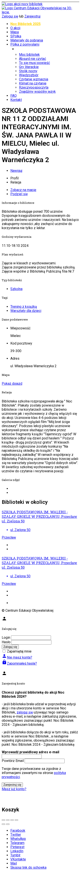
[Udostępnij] (8, 820)
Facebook (17, 830)
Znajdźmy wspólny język (37, 91)
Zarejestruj (32, 16)
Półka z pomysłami (24, 44)
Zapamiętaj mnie (19, 651)
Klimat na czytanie (32, 83)
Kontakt (16, 100)
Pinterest (17, 847)
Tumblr (15, 855)
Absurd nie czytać (32, 59)
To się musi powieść (34, 63)
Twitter (15, 835)
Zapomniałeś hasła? (19, 663)
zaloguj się (25, 712)
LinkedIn (16, 851)
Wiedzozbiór (28, 75)
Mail (13, 863)
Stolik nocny (28, 71)
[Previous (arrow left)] (3, 824)
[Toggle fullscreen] (12, 820)
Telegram (17, 843)
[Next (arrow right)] (8, 824)
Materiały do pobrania (26, 40)
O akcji (15, 28)
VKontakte (18, 859)
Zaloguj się (10, 16)
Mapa (14, 32)
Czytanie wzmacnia (33, 79)
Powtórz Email (13, 761)
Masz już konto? (14, 789)
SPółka (15, 36)
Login (6, 637)
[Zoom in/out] (16, 820)
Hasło (6, 642)
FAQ (13, 96)
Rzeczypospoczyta (33, 87)
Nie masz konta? (17, 657)
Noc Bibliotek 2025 (25, 24)
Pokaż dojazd (12, 383)
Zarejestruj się (12, 784)
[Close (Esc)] (3, 820)
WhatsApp (18, 839)
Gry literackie (29, 67)
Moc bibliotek (29, 55)
